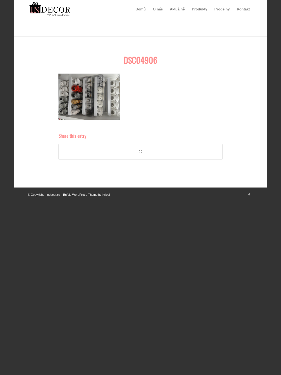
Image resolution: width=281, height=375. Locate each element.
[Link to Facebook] (249, 195)
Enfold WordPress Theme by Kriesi (86, 194)
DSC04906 (140, 60)
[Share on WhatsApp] (140, 151)
